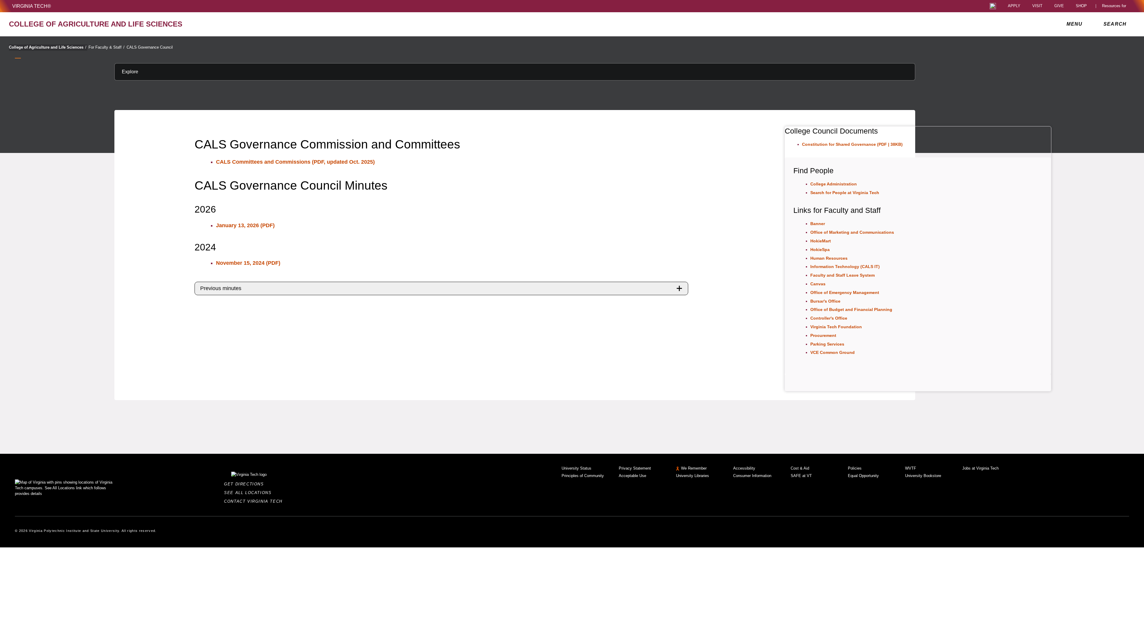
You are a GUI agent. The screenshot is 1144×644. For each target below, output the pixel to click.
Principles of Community (583, 475)
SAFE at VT (801, 475)
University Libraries (692, 475)
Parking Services (827, 344)
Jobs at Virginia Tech (980, 468)
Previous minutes (220, 288)
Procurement (823, 335)
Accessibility (744, 468)
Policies (855, 468)
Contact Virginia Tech (255, 501)
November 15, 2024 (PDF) (248, 263)
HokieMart (820, 241)
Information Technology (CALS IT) (845, 266)
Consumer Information (752, 475)
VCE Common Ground (832, 352)
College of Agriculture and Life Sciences (47, 47)
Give (1059, 6)
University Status (576, 468)
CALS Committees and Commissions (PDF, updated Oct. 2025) (295, 162)
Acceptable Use (632, 475)
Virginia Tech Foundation (836, 326)
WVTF (910, 468)
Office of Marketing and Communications (852, 232)
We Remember (694, 468)
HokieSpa (820, 249)
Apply (1014, 6)
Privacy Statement (635, 468)
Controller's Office (828, 318)
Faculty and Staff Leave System (842, 275)
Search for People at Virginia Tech (844, 192)
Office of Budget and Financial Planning (851, 309)
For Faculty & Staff (106, 47)
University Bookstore (923, 475)
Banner (817, 223)
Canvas (818, 283)
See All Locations (249, 492)
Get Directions (245, 484)
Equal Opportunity (863, 475)
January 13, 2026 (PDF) (245, 225)
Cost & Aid (800, 468)
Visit (1037, 6)
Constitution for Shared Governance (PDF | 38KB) (852, 144)
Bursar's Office (825, 301)
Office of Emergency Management (844, 292)
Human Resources (829, 258)
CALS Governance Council (150, 47)
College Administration (833, 184)
